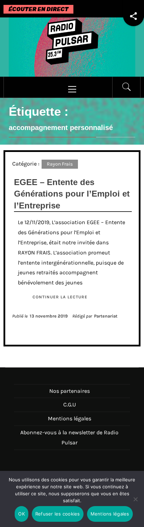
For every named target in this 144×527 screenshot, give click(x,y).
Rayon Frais (60, 164)
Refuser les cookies (57, 514)
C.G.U (69, 404)
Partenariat (105, 316)
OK (21, 514)
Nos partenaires (69, 391)
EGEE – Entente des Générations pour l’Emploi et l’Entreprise (72, 193)
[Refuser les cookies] (135, 503)
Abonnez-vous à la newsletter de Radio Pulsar (69, 437)
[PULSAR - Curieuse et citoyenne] (72, 46)
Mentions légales (69, 418)
